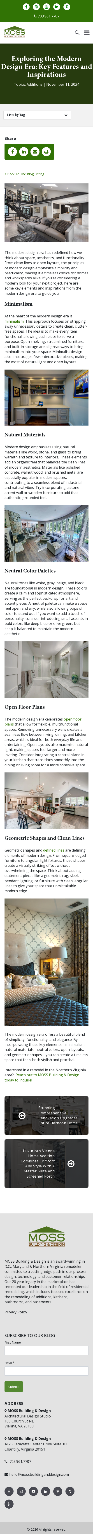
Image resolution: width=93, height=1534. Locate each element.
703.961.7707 (48, 16)
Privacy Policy (16, 1312)
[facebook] (26, 6)
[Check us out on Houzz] (70, 1495)
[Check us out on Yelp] (9, 1508)
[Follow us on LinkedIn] (46, 1495)
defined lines (53, 850)
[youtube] (46, 6)
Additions (34, 84)
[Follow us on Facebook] (9, 1495)
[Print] (46, 151)
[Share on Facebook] (12, 151)
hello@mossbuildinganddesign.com (39, 1474)
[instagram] (36, 6)
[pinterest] (66, 6)
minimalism (14, 321)
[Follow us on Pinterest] (58, 1495)
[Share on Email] (35, 151)
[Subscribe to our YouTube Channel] (34, 1495)
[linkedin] (56, 6)
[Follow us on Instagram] (22, 1495)
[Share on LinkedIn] (23, 151)
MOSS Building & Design (25, 1261)
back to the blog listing (25, 174)
